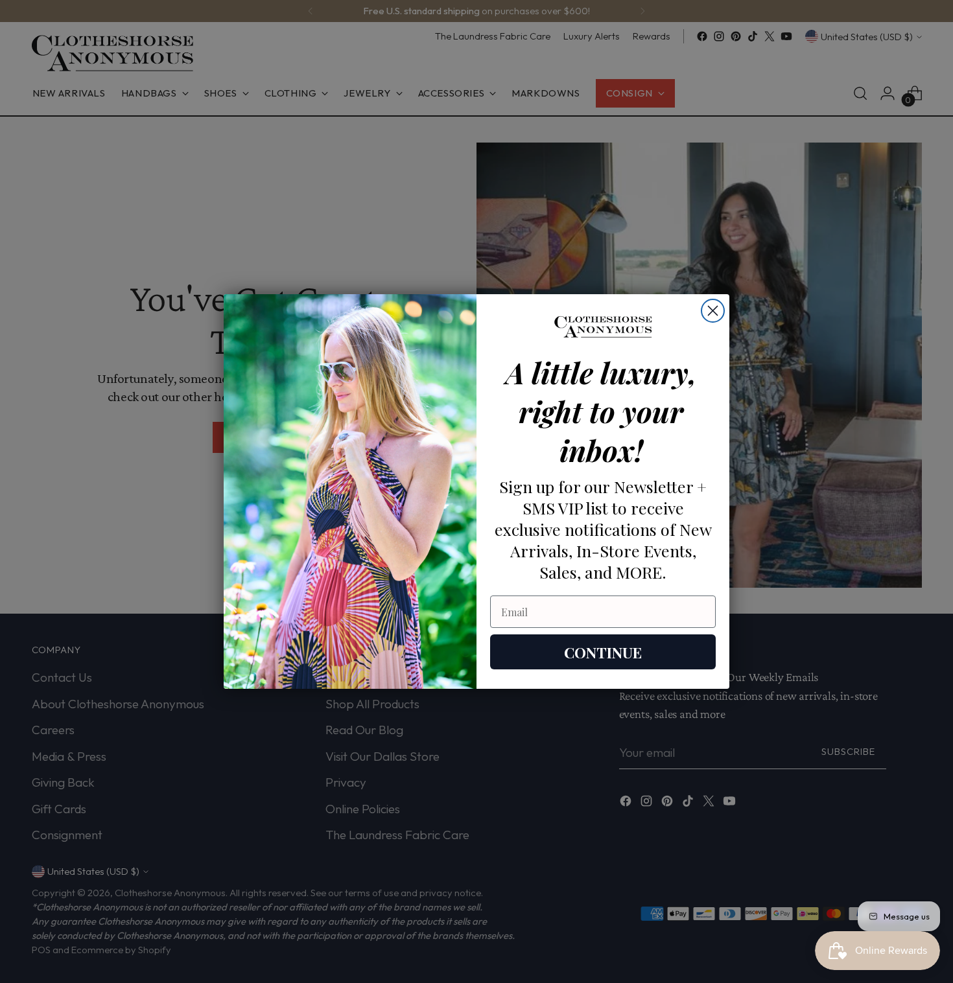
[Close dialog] (712, 310)
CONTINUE (603, 652)
